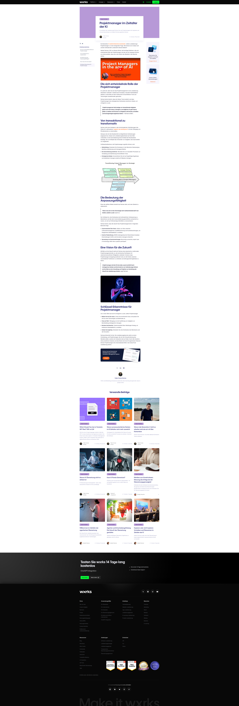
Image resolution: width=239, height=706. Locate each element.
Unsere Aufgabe (83, 607)
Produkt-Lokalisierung (127, 618)
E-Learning (146, 623)
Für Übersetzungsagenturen (107, 612)
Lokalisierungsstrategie (106, 643)
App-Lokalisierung (126, 609)
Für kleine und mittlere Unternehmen (106, 616)
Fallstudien (82, 651)
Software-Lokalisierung (106, 640)
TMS (81, 668)
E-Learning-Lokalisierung (128, 615)
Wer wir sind (82, 604)
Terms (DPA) (83, 620)
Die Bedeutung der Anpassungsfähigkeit (84, 58)
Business (146, 620)
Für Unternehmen (105, 607)
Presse (81, 612)
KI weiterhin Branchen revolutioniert (117, 44)
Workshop (82, 643)
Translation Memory (84, 657)
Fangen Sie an (153, 61)
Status (123, 646)
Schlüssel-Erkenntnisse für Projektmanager (85, 65)
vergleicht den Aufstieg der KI (121, 129)
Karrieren (82, 609)
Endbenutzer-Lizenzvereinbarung (84, 629)
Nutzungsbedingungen (85, 618)
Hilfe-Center (83, 646)
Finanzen (146, 604)
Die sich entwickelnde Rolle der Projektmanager (87, 50)
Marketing (146, 607)
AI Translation (83, 660)
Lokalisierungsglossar (127, 612)
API (123, 640)
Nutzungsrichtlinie (84, 623)
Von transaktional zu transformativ (84, 54)
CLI (123, 643)
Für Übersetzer (104, 604)
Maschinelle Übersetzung (86, 665)
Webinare (152, 81)
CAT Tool (82, 662)
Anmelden (148, 2)
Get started (84, 577)
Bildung (145, 618)
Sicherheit (82, 654)
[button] (93, 2)
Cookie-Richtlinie (84, 626)
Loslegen (156, 2)
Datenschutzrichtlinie (85, 615)
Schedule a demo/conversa (101, 578)
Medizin (146, 612)
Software (146, 615)
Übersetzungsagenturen (107, 653)
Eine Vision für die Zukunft (85, 61)
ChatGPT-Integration (106, 619)
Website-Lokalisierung (127, 607)
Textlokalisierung (126, 604)
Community (82, 649)
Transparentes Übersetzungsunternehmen (107, 650)
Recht (145, 609)
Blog (81, 640)
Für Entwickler (104, 609)
